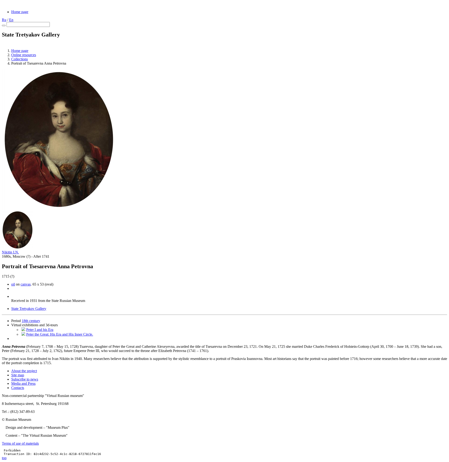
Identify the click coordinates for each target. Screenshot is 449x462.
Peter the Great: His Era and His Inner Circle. (59, 334)
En (11, 20)
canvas (26, 284)
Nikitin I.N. (10, 252)
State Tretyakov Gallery (28, 309)
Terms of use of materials (20, 443)
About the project (24, 371)
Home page (19, 12)
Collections (19, 59)
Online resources (23, 55)
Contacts (17, 388)
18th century (31, 321)
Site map (17, 375)
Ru (4, 20)
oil (13, 284)
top (4, 458)
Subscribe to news (24, 379)
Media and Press (23, 383)
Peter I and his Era (39, 330)
